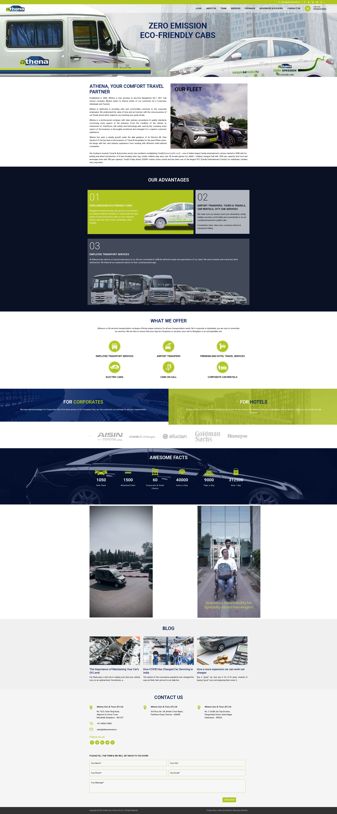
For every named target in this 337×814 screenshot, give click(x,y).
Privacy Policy (212, 810)
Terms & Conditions (225, 810)
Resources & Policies (240, 810)
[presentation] (88, 436)
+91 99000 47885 (104, 723)
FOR (83, 402)
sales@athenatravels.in (290, 2)
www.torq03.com (172, 153)
